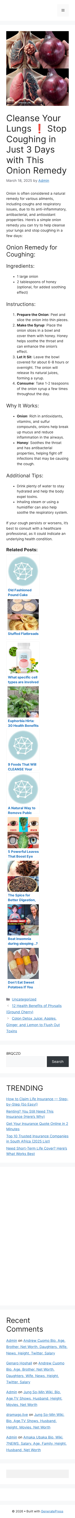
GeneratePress (52, 1511)
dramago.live (17, 1415)
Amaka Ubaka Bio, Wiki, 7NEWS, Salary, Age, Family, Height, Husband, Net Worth (36, 1443)
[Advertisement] (37, 1235)
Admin (11, 1340)
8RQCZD (13, 1053)
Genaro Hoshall (19, 1363)
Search (58, 1062)
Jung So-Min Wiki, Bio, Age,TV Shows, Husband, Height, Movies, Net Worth (34, 1398)
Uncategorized (24, 999)
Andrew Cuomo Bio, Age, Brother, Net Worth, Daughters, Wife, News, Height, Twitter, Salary (37, 1346)
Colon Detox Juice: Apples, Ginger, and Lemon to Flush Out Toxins (33, 1024)
